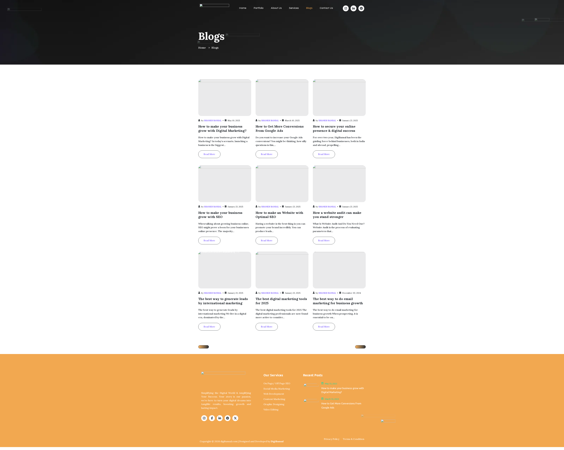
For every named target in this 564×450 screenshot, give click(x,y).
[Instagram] (346, 8)
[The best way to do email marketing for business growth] (339, 270)
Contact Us (326, 8)
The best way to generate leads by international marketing (223, 301)
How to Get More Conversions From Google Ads (280, 128)
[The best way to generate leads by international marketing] (224, 270)
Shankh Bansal (212, 120)
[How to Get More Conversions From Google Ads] (282, 97)
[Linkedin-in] (353, 8)
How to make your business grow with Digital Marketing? (222, 128)
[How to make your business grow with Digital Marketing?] (224, 97)
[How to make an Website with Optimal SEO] (282, 183)
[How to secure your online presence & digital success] (339, 97)
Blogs (309, 8)
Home (242, 8)
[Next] (360, 346)
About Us (276, 8)
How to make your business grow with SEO (220, 215)
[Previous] (203, 346)
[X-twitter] (235, 418)
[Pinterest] (361, 8)
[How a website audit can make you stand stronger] (339, 183)
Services (294, 8)
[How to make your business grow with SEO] (224, 183)
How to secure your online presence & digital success (334, 128)
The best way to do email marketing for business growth (338, 301)
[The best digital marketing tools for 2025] (282, 270)
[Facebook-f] (212, 418)
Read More (209, 154)
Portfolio (258, 8)
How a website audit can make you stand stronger (337, 215)
